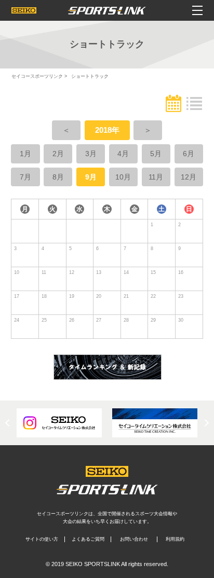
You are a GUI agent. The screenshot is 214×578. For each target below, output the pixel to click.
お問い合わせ (134, 539)
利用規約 (175, 539)
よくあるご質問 (88, 539)
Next (205, 422)
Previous (8, 422)
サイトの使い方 (41, 539)
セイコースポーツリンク (37, 76)
